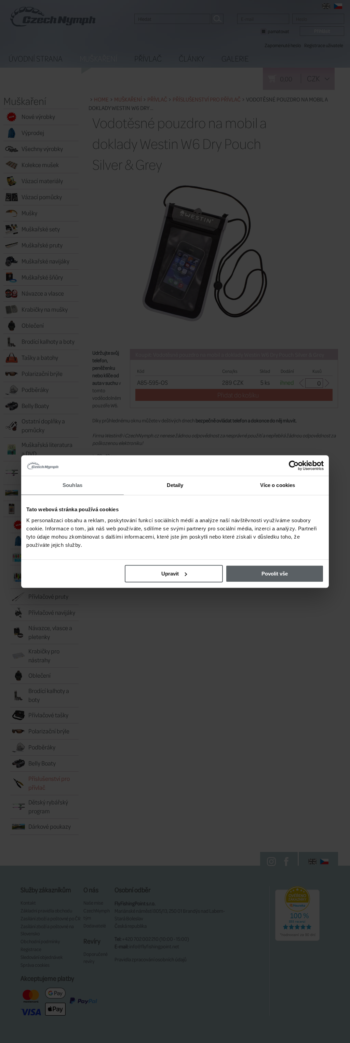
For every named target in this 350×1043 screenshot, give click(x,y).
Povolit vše (274, 574)
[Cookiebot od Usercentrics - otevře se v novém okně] (294, 465)
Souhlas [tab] (72, 485)
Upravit (170, 574)
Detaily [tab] (175, 485)
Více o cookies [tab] (277, 485)
